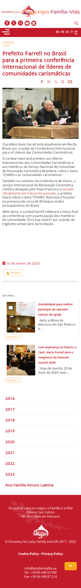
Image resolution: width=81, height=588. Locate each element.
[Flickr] (34, 23)
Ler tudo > (12, 336)
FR (62, 32)
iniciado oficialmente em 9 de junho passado (38, 191)
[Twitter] (14, 23)
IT (72, 32)
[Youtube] (27, 23)
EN (58, 32)
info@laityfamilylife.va (40, 568)
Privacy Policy (52, 554)
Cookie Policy (28, 554)
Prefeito (15, 273)
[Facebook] (7, 23)
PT (76, 32)
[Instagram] (20, 23)
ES (67, 32)
